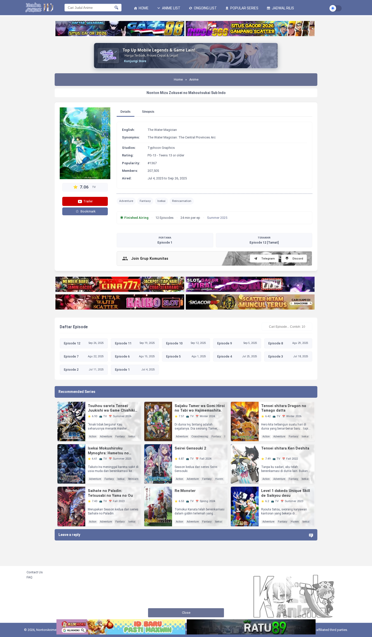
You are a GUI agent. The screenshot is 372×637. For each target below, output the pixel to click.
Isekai (161, 201)
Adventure (126, 201)
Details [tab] (125, 111)
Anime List (170, 8)
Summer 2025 (217, 218)
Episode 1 (164, 240)
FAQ (29, 577)
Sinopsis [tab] (148, 111)
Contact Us (35, 572)
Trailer (87, 201)
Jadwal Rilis (282, 8)
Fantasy (145, 201)
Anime (193, 79)
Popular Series (244, 8)
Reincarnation (181, 201)
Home (143, 8)
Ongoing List (205, 8)
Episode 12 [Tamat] (264, 240)
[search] (116, 7)
